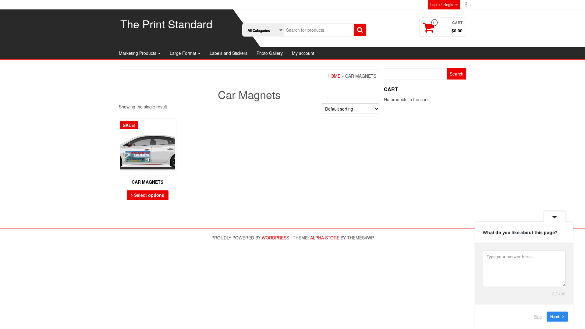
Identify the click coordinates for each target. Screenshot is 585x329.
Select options (149, 195)
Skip (538, 316)
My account (303, 53)
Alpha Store (324, 238)
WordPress (275, 238)
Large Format (183, 53)
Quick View (173, 127)
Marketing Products (138, 53)
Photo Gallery (270, 53)
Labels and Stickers (228, 53)
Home (334, 76)
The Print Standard (166, 23)
